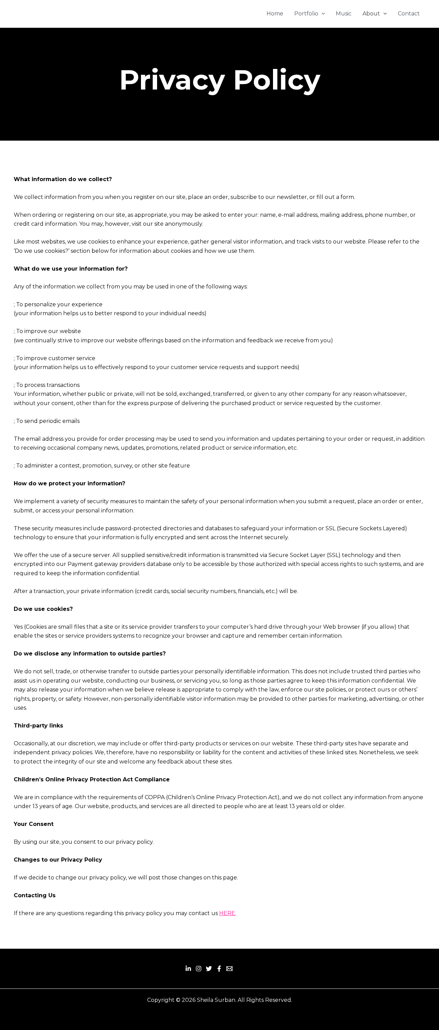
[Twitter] (209, 969)
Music (344, 13)
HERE (227, 913)
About (371, 13)
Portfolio (306, 13)
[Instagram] (198, 969)
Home (274, 13)
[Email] (229, 969)
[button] (321, 13)
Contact (409, 13)
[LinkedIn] (188, 969)
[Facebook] (219, 969)
